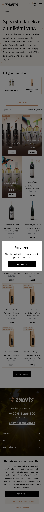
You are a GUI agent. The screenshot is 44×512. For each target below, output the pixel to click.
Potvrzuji (22, 264)
